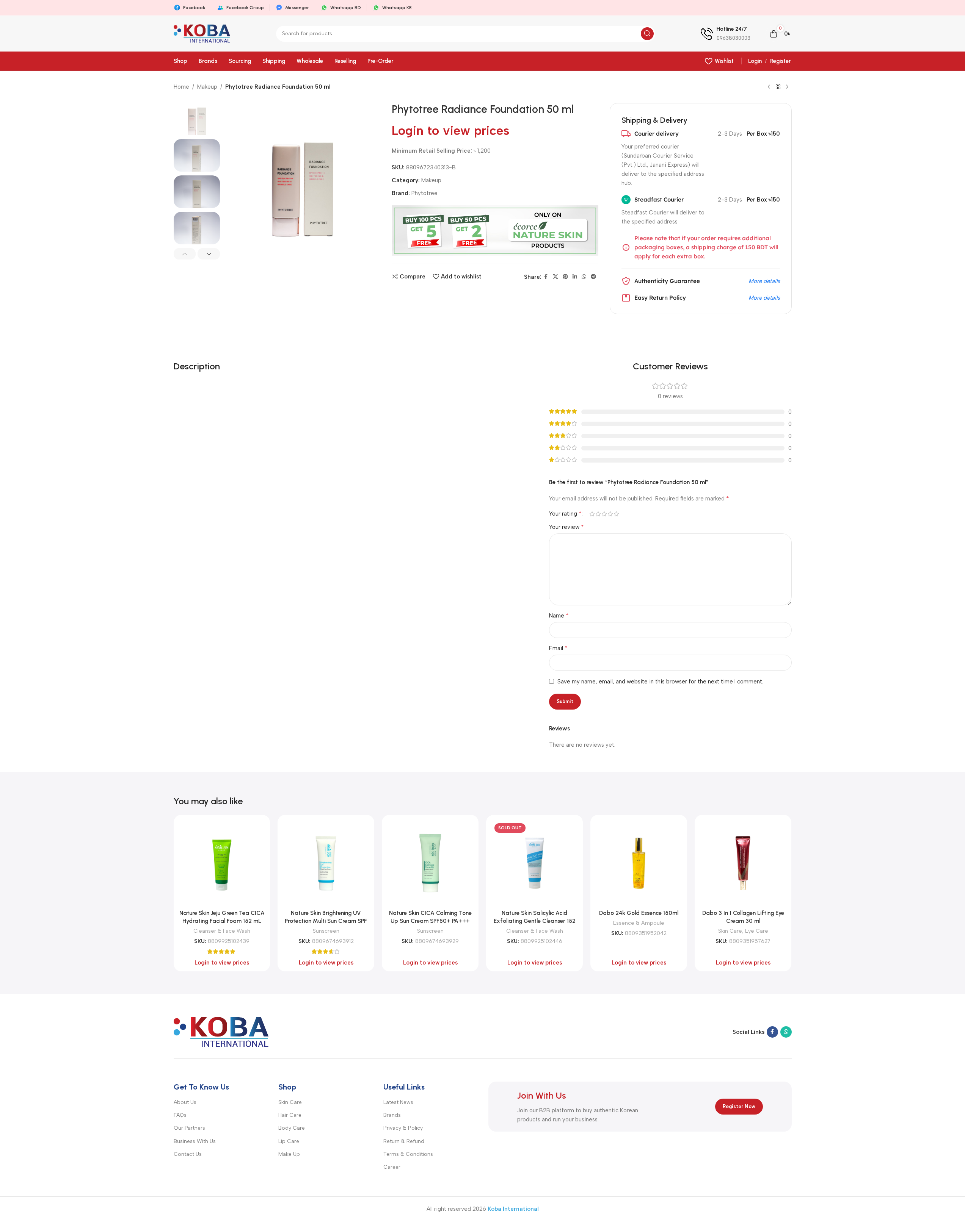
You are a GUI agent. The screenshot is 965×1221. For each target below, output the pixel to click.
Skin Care (730, 930)
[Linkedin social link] (574, 277)
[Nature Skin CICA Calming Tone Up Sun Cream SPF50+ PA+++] (430, 863)
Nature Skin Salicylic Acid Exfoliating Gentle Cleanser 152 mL (535, 921)
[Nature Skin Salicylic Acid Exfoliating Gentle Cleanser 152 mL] (534, 863)
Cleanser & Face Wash (221, 930)
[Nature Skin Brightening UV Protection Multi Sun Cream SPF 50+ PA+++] (326, 863)
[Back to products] (778, 87)
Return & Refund (403, 1141)
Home (181, 86)
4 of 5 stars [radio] (610, 514)
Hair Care (289, 1115)
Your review (566, 526)
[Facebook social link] (546, 277)
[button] (185, 254)
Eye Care (756, 930)
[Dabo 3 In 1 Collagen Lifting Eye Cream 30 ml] (743, 863)
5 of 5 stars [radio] (617, 514)
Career (391, 1167)
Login (755, 61)
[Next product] (787, 87)
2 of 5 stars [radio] (598, 514)
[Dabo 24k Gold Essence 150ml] (638, 863)
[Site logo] (202, 33)
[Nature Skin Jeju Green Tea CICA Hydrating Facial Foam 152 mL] (222, 863)
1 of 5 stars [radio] (592, 514)
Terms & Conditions (408, 1154)
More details (764, 281)
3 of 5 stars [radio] (604, 514)
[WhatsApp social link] (583, 277)
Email (558, 648)
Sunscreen (326, 930)
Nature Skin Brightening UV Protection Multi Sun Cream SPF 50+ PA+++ (326, 921)
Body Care (291, 1128)
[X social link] (555, 277)
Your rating (565, 514)
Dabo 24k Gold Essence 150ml (638, 913)
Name (559, 615)
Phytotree (424, 193)
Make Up (289, 1154)
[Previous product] (769, 87)
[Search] (647, 33)
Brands (392, 1115)
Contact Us (188, 1154)
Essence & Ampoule (638, 922)
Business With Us (195, 1141)
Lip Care (288, 1141)
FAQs (180, 1115)
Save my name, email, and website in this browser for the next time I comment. (660, 681)
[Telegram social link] (593, 277)
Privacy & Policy (403, 1128)
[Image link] (221, 1031)
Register (780, 61)
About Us (185, 1102)
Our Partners (189, 1128)
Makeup (207, 86)
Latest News (398, 1102)
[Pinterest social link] (565, 277)
